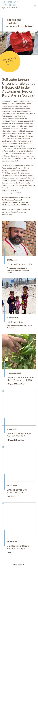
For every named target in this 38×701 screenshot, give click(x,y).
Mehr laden (17, 565)
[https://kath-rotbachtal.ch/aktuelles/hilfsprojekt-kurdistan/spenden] (19, 321)
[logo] (19, 5)
